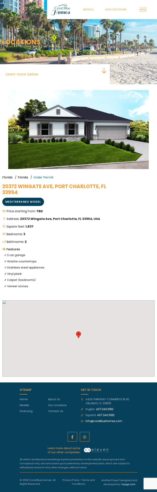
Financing (26, 411)
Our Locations (57, 405)
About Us (54, 399)
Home (24, 399)
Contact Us (55, 411)
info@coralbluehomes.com (104, 421)
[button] (151, 93)
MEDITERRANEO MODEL (23, 202)
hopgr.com (128, 484)
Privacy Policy (70, 480)
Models (24, 405)
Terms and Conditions (83, 482)
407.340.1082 (104, 409)
